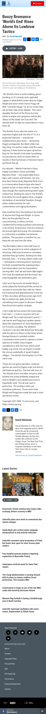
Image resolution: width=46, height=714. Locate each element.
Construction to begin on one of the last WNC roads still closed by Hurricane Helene (21, 589)
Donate (38, 3)
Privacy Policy (10, 664)
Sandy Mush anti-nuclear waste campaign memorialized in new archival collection (20, 531)
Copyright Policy (11, 659)
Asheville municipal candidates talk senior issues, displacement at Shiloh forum (20, 610)
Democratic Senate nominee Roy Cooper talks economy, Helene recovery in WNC (21, 510)
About (7, 649)
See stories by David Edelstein (28, 455)
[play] (3, 711)
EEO (6, 669)
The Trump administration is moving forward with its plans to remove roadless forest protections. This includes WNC (21, 577)
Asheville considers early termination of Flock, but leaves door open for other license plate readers (22, 543)
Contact (8, 654)
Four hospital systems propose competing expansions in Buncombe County (20, 554)
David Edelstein (16, 36)
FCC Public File (10, 674)
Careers (8, 689)
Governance (9, 679)
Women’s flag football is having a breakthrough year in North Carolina (22, 599)
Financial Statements (13, 684)
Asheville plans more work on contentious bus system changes (22, 520)
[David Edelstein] (7, 423)
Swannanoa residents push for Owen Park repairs (20, 565)
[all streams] (43, 711)
